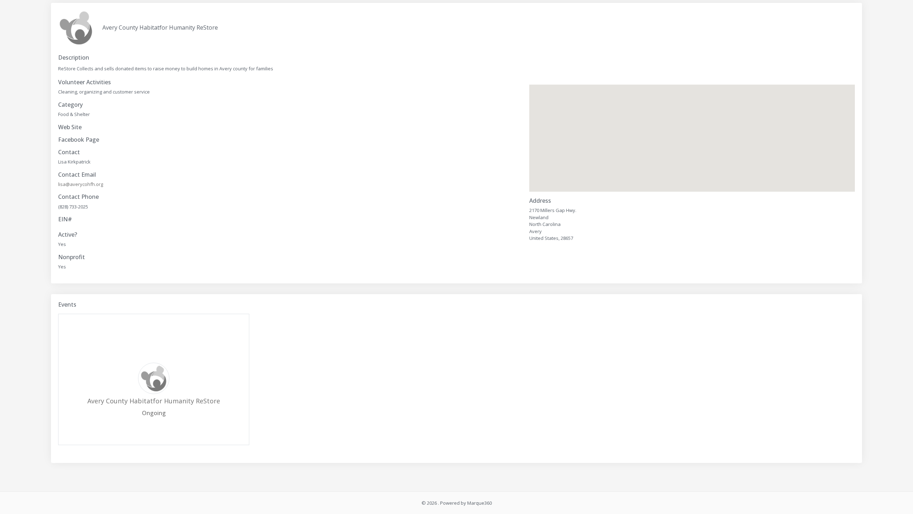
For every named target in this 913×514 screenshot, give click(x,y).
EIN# (65, 219)
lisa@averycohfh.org (80, 184)
